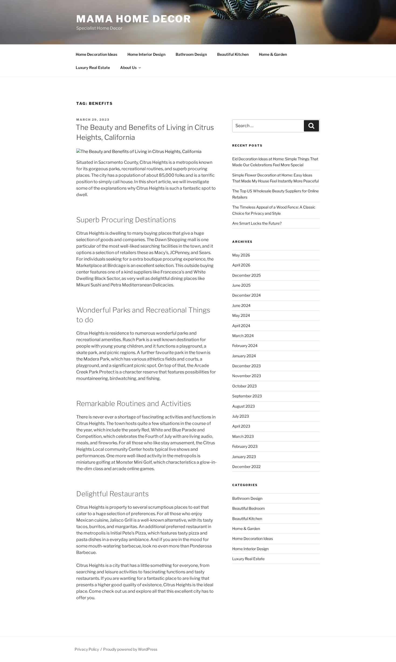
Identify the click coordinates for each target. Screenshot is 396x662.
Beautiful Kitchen (233, 54)
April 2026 (241, 265)
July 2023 (240, 416)
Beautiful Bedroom (248, 508)
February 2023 (245, 446)
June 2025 (241, 285)
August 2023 (243, 406)
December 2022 (246, 466)
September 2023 (247, 396)
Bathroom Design (191, 54)
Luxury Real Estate (93, 67)
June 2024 (241, 305)
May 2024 (241, 315)
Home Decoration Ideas (96, 54)
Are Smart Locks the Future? (257, 223)
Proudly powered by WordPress (130, 649)
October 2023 (244, 386)
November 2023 (246, 375)
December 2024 (246, 295)
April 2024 (241, 325)
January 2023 (244, 456)
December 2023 (246, 365)
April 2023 (241, 426)
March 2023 (243, 436)
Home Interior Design (146, 54)
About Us (128, 67)
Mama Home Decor (133, 19)
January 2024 (244, 355)
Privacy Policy (87, 649)
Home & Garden (273, 54)
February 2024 (245, 345)
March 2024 (243, 335)
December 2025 (246, 275)
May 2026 (241, 255)
